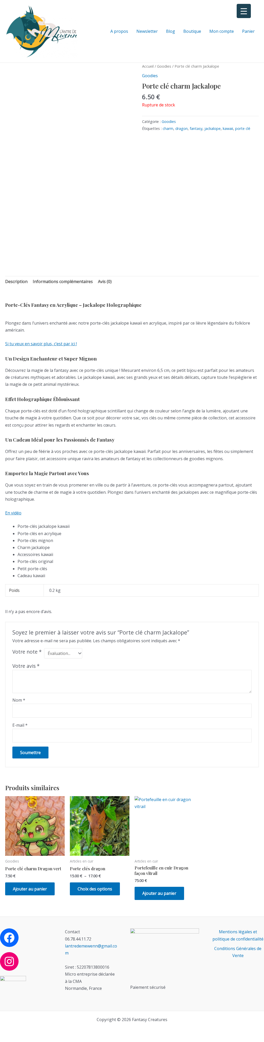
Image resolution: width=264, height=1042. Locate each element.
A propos (119, 31)
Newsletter (147, 31)
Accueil (148, 66)
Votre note (27, 651)
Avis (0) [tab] (105, 281)
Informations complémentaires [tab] (63, 281)
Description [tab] (16, 281)
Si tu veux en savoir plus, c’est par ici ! (41, 344)
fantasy (196, 128)
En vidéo (13, 513)
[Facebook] (9, 937)
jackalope (212, 128)
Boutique (192, 31)
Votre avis (26, 665)
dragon (181, 128)
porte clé (242, 128)
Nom (18, 700)
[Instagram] (9, 961)
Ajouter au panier (30, 889)
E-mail (20, 725)
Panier (248, 31)
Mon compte (221, 31)
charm (168, 128)
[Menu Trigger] (244, 11)
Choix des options (95, 889)
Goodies (164, 66)
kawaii (228, 128)
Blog (170, 31)
